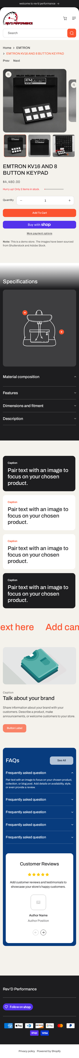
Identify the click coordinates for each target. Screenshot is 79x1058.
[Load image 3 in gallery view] (64, 146)
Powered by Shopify (49, 1051)
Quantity (8, 200)
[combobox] (39, 33)
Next (16, 60)
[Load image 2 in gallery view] (39, 146)
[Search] (71, 33)
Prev (6, 60)
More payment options (39, 233)
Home (7, 47)
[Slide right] (43, 932)
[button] (72, 18)
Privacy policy (27, 1051)
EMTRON (23, 47)
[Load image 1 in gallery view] (15, 146)
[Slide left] (36, 932)
